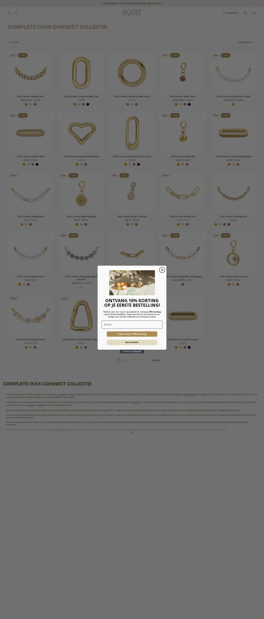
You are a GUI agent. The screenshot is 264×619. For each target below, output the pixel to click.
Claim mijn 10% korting (132, 334)
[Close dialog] (162, 270)
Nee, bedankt (132, 342)
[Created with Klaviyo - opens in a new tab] (132, 351)
